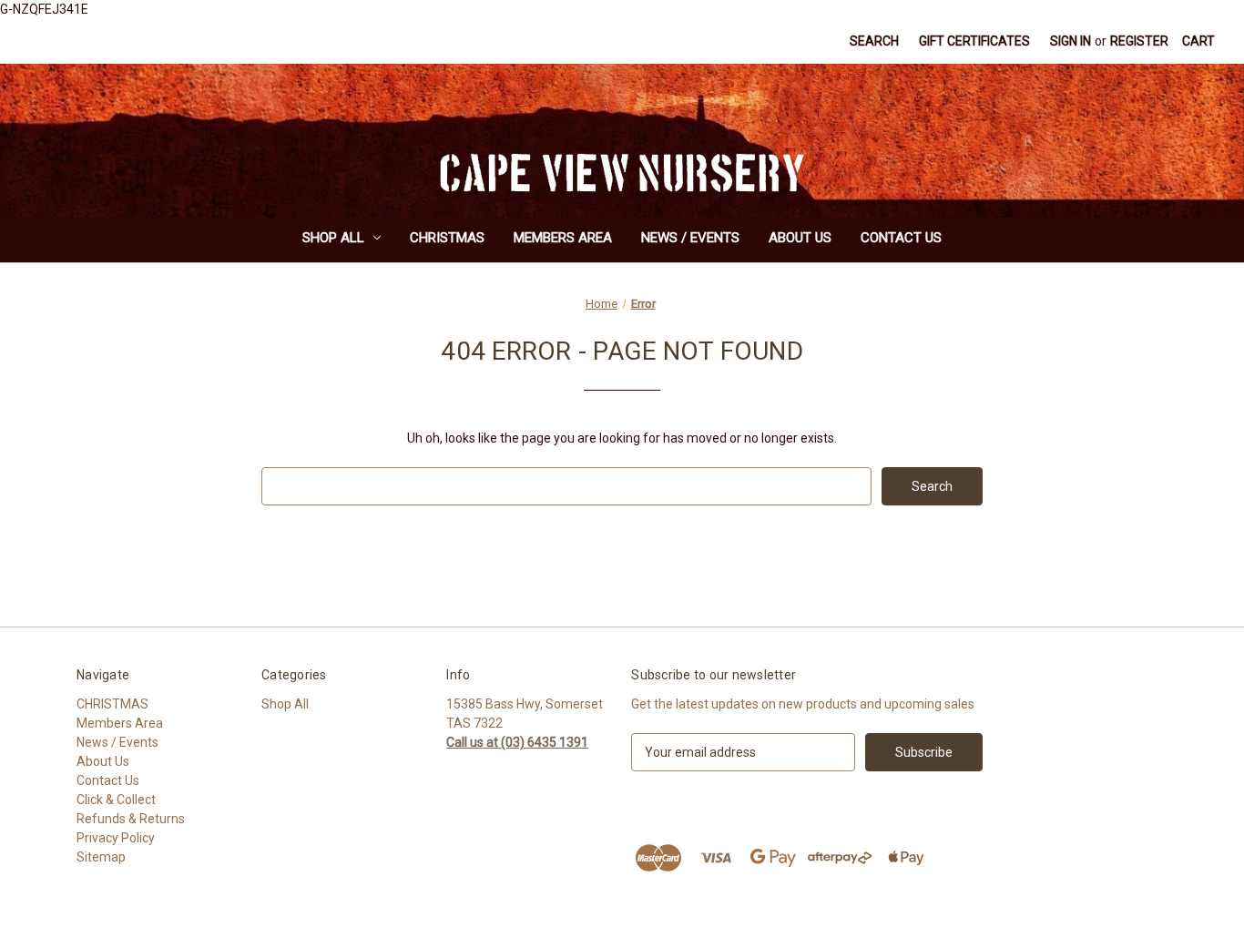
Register (1139, 41)
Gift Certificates (974, 41)
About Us (800, 237)
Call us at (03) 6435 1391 (517, 742)
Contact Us (901, 237)
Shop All (333, 237)
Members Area (563, 237)
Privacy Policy (115, 838)
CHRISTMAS (447, 237)
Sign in (1070, 41)
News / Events (690, 237)
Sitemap (101, 857)
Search (874, 41)
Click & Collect (116, 799)
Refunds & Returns (130, 818)
